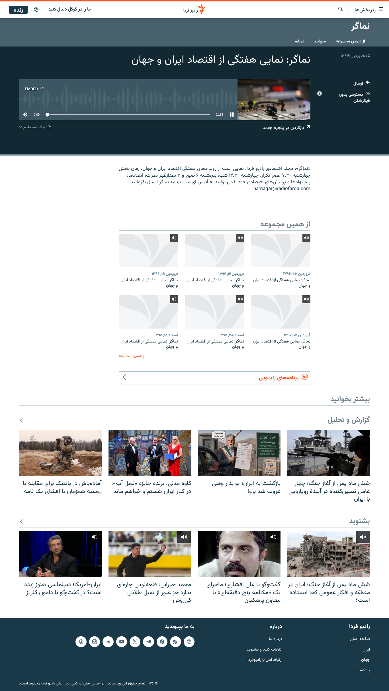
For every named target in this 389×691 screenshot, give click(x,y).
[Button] (361, 84)
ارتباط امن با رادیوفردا (264, 660)
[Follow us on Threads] (80, 641)
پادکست (363, 671)
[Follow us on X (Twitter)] (135, 641)
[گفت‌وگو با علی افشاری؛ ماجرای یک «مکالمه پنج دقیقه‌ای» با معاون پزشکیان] (239, 554)
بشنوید (359, 521)
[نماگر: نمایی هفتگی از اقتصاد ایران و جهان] (280, 250)
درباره (299, 41)
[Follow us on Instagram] (94, 641)
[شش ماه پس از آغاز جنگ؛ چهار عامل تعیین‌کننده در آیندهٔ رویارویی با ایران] (328, 453)
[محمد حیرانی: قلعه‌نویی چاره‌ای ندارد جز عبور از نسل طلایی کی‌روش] (149, 554)
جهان (365, 660)
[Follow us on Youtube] (121, 641)
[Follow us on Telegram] (148, 641)
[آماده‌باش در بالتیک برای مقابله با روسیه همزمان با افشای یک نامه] (60, 453)
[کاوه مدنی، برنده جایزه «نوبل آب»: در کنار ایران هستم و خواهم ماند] (149, 453)
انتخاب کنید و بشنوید (264, 650)
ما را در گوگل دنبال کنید (69, 9)
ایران (366, 650)
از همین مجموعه (350, 41)
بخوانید (320, 41)
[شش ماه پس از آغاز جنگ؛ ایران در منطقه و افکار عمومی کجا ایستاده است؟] (328, 554)
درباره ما (275, 639)
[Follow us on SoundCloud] (108, 641)
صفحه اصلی (360, 639)
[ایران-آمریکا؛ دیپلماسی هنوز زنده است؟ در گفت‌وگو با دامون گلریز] (60, 554)
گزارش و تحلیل (348, 420)
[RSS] (175, 641)
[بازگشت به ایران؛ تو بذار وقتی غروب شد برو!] (239, 453)
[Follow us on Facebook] (162, 641)
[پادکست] (36, 10)
